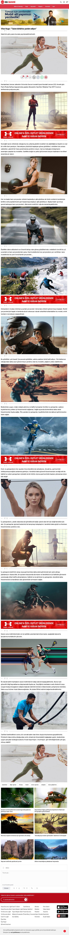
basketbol (4, 784)
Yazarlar (45, 911)
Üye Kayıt (3, 922)
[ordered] (24, 888)
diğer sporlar (13, 784)
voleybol (43, 784)
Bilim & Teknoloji (18, 6)
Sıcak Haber (46, 916)
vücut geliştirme (52, 784)
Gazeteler (46, 914)
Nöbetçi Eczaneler (17, 914)
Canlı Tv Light (5, 916)
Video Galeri (46, 909)
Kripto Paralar (39, 914)
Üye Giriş (3, 919)
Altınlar (37, 906)
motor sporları (35, 784)
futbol (26, 784)
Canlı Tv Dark (16, 906)
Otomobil (47, 6)
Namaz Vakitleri (27, 909)
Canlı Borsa (26, 906)
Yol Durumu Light (6, 911)
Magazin (40, 6)
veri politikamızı (15, 932)
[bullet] (27, 888)
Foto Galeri (46, 906)
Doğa (26, 6)
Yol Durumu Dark (6, 914)
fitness (21, 784)
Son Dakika (15, 916)
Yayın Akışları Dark (17, 911)
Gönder (6, 888)
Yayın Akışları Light (17, 909)
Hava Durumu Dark (6, 909)
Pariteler (37, 916)
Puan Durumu (27, 911)
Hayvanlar (33, 6)
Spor (53, 6)
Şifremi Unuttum (6, 924)
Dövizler (37, 909)
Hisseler (37, 911)
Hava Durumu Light (6, 906)
